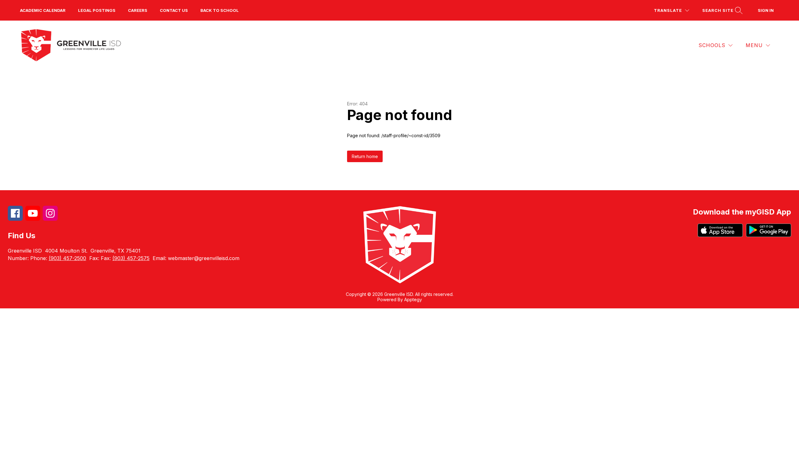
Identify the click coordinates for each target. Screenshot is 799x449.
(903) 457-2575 (131, 258)
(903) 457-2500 (67, 258)
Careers (137, 10)
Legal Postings (96, 10)
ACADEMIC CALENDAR (43, 10)
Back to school (219, 10)
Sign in (766, 10)
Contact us (174, 10)
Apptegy (413, 299)
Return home (365, 156)
